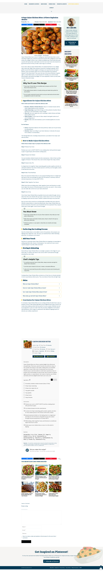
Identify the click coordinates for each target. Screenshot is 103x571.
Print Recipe (46, 55)
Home (25, 4)
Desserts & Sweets (62, 4)
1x (51, 379)
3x (56, 379)
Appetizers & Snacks (73, 4)
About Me (52, 567)
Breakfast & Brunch (34, 4)
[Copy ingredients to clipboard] (29, 379)
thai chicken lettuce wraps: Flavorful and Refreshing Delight (54, 478)
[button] (51, 11)
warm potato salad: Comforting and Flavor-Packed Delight (41, 495)
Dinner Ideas (52, 4)
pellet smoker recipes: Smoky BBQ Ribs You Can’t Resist (27, 495)
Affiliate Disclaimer (75, 567)
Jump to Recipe (38, 55)
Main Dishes (44, 4)
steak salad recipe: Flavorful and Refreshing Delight (53, 495)
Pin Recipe (52, 356)
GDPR (80, 567)
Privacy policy (62, 567)
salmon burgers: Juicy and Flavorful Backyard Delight (41, 478)
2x (53, 379)
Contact (51, 7)
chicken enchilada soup (43, 60)
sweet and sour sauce (32, 198)
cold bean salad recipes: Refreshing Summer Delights (27, 478)
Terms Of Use (68, 567)
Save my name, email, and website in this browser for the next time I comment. (39, 537)
